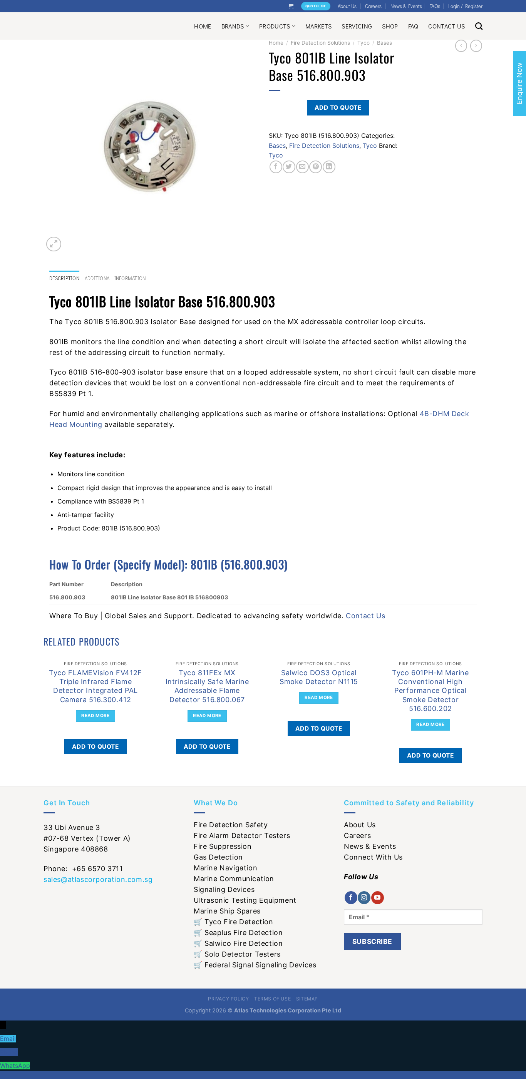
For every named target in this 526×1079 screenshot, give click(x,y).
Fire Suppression (223, 846)
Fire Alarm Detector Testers (242, 835)
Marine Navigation (225, 868)
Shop (390, 26)
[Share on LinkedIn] (329, 167)
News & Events (406, 6)
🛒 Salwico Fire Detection (238, 943)
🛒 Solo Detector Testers (237, 954)
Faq (413, 26)
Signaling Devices (224, 889)
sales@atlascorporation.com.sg (98, 879)
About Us (347, 6)
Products (274, 26)
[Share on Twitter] (289, 167)
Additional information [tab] (115, 278)
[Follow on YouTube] (377, 897)
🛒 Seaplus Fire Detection (238, 932)
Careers (373, 6)
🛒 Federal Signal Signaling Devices (255, 965)
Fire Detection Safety (231, 825)
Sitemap (307, 999)
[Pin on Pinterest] (315, 167)
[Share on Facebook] (276, 167)
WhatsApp (15, 1065)
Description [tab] (64, 278)
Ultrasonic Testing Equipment (245, 900)
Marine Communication (234, 879)
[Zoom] (53, 244)
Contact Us (446, 26)
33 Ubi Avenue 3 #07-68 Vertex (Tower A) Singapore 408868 (87, 838)
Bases (384, 43)
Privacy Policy (228, 999)
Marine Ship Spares (227, 911)
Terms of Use (272, 999)
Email (8, 1038)
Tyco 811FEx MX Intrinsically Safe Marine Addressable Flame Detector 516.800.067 (207, 686)
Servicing (357, 26)
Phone (9, 1052)
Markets (318, 26)
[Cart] (290, 6)
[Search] (478, 26)
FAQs (435, 6)
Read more (95, 715)
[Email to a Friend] (302, 167)
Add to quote (338, 107)
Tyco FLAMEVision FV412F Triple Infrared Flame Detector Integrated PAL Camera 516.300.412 (95, 686)
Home (202, 26)
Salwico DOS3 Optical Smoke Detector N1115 (319, 677)
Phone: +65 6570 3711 (83, 869)
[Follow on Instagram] (364, 897)
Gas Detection (218, 857)
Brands (232, 26)
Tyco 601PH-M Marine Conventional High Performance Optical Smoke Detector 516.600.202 (430, 691)
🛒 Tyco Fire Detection (233, 922)
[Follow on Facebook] (351, 897)
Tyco (363, 43)
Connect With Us (373, 857)
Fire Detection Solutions (320, 43)
